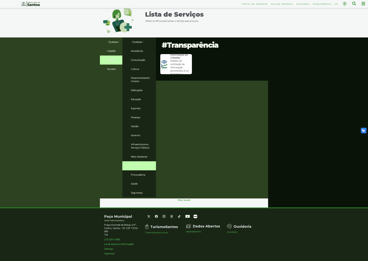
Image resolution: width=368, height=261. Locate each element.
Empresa (112, 60)
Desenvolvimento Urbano (140, 79)
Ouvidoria (302, 4)
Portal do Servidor (255, 4)
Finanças (135, 117)
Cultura (135, 69)
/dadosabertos (193, 232)
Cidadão (111, 51)
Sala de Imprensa (282, 4)
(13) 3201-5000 (112, 239)
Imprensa (109, 253)
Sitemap (108, 248)
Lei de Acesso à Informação (119, 244)
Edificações (137, 90)
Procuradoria (138, 174)
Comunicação (138, 60)
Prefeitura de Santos (30, 4)
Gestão (135, 126)
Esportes (136, 108)
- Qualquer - (113, 41)
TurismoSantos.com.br (156, 233)
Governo (135, 135)
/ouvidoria (232, 232)
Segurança (136, 192)
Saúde (134, 183)
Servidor (111, 69)
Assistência (137, 51)
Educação (136, 99)
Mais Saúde (184, 200)
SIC (337, 4)
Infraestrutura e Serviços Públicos (140, 146)
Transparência (322, 4)
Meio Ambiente (139, 156)
